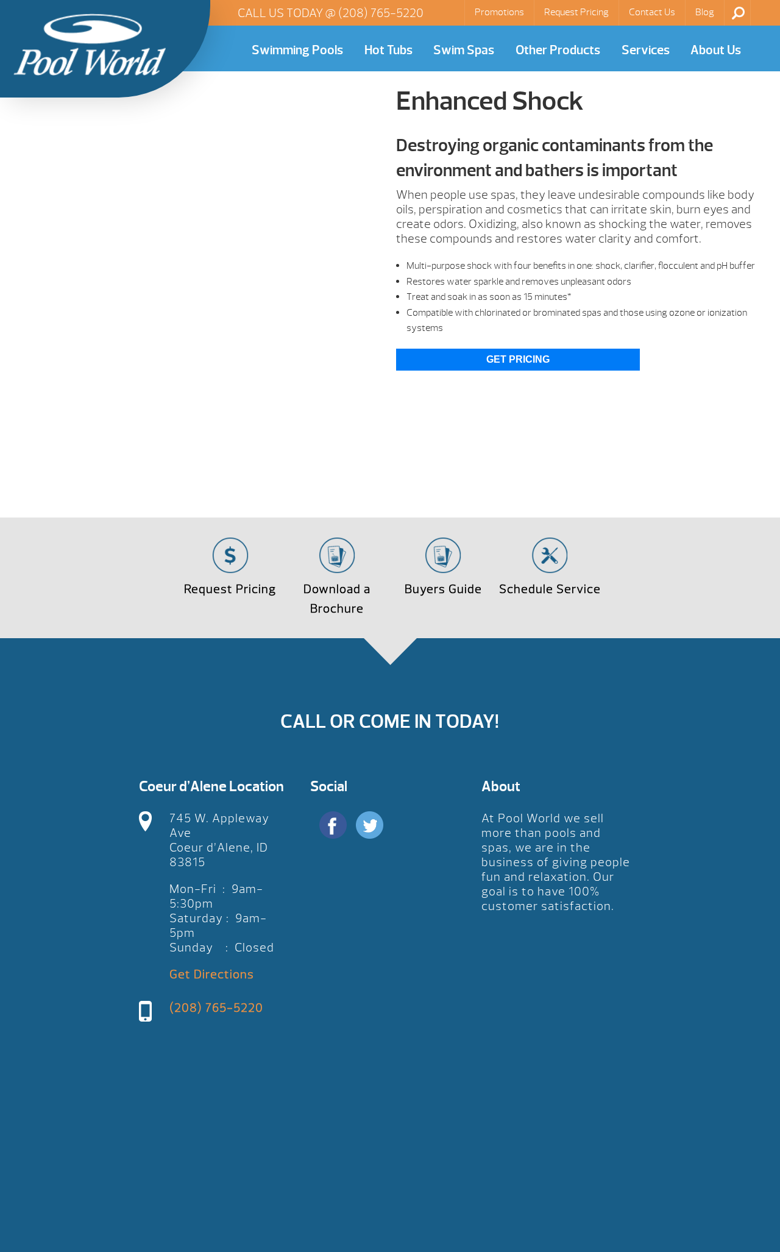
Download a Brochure (336, 599)
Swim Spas (463, 50)
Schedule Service (550, 589)
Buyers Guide (443, 589)
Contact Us (652, 12)
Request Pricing (576, 12)
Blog (704, 12)
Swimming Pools (297, 50)
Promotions (499, 12)
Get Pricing (518, 359)
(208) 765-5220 (381, 13)
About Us (715, 50)
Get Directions (211, 974)
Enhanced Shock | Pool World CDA (89, 44)
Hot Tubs (388, 50)
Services (646, 50)
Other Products (558, 50)
